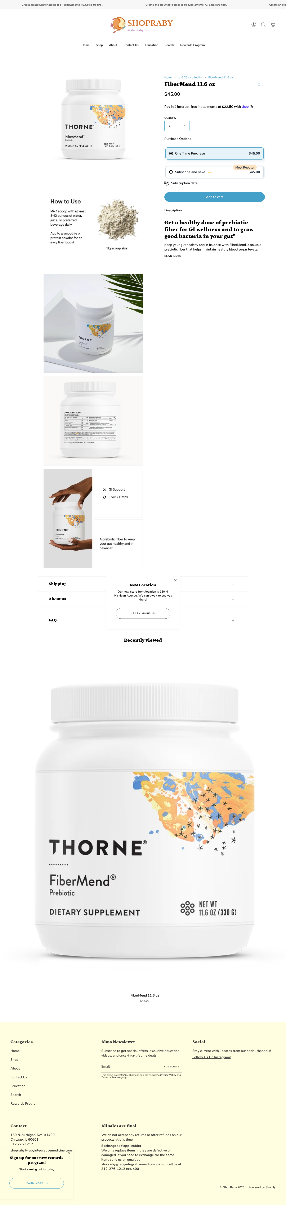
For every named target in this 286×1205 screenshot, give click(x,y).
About (15, 1068)
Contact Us (18, 1077)
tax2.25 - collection (190, 77)
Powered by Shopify (262, 1187)
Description (173, 210)
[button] (99, 45)
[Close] (175, 580)
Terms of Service (110, 1077)
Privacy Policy (168, 1075)
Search (15, 1095)
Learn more (140, 613)
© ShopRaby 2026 (232, 1187)
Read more (173, 256)
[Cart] (273, 24)
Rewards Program (24, 1103)
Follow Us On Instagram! (211, 1057)
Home (168, 77)
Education (17, 1086)
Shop (14, 1059)
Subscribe (171, 1066)
